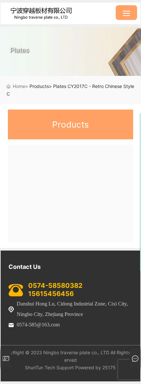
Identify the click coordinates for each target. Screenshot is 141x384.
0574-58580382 (55, 285)
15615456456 (51, 294)
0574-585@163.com (38, 324)
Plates (19, 50)
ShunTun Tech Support (49, 367)
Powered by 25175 (95, 367)
